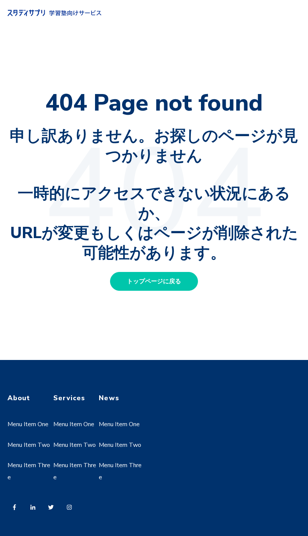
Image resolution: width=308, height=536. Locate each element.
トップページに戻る (154, 281)
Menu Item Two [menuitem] (29, 445)
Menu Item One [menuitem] (28, 424)
